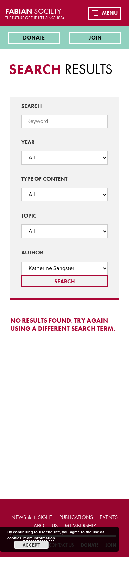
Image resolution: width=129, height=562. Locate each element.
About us (46, 525)
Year (28, 142)
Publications (76, 517)
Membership (80, 525)
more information (39, 537)
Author (32, 252)
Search (31, 106)
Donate (34, 37)
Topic (28, 215)
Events (109, 517)
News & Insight (31, 517)
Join (95, 37)
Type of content (44, 179)
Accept (31, 545)
